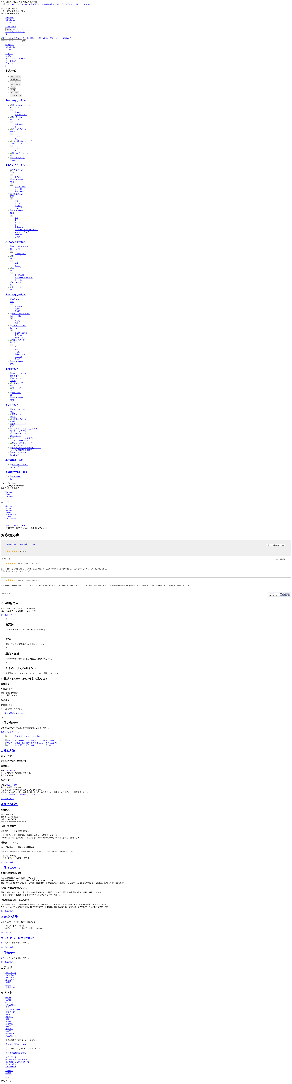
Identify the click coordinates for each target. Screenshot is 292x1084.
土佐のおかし (20, 335)
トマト (17, 201)
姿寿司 (17, 311)
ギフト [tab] (13, 90)
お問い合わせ (10, 1067)
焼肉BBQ (9, 1017)
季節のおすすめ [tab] (16, 95)
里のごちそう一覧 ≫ (15, 294)
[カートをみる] (6, 34)
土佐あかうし (20, 177)
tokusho (8, 516)
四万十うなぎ (20, 254)
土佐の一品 (10, 987)
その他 (17, 237)
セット (17, 136)
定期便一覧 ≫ (12, 369)
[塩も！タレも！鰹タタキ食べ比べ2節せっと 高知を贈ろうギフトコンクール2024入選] (36, 38)
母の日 (8, 998)
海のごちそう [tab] (15, 76)
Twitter (8, 494)
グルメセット (10, 1036)
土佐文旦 (9, 1024)
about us (8, 506)
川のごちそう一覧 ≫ (15, 241)
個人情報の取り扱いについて (17, 1062)
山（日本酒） (20, 275)
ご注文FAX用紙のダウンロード (13, 713)
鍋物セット (10, 1034)
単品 (16, 139)
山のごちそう (10, 975)
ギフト (8, 985)
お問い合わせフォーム (10, 732)
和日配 (17, 352)
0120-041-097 (11, 785)
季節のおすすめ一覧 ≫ (16, 472)
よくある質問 (10, 1064)
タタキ (17, 112)
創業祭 (8, 1031)
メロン (17, 223)
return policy (10, 512)
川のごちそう (10, 977)
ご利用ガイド (10, 27)
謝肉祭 (8, 1014)
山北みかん (19, 227)
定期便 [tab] (13, 87)
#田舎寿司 (9, 18)
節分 (7, 1007)
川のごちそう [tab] (15, 82)
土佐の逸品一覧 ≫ (14, 460)
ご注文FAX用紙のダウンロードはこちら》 (18, 794)
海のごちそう (10, 973)
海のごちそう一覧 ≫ (15, 100)
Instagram (9, 496)
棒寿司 (17, 309)
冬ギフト (9, 1029)
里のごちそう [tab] (15, 84)
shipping (8, 508)
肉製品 (17, 359)
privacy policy (10, 514)
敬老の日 (9, 1002)
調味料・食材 (20, 354)
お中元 (8, 1026)
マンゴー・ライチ (22, 232)
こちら (3, 943)
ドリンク (18, 357)
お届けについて (11, 867)
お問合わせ (8, 952)
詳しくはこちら (7, 799)
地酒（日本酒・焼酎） (24, 278)
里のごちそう (10, 980)
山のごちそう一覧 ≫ (15, 165)
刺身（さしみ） (21, 115)
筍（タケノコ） (21, 203)
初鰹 (7, 1019)
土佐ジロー (19, 191)
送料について (9, 804)
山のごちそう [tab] (15, 79)
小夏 (16, 218)
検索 (9, 29)
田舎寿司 (18, 306)
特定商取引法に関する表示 (16, 1059)
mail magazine (10, 518)
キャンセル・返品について (18, 937)
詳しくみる (5, 615)
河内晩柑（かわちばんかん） (26, 230)
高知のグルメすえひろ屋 (15, 525)
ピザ (16, 350)
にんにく (18, 206)
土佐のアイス (20, 338)
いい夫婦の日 (10, 1005)
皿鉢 (16, 323)
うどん (17, 347)
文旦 (16, 220)
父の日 (8, 1000)
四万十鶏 (18, 189)
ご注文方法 (8, 750)
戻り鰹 (8, 1022)
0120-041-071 (11, 771)
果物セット (19, 234)
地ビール (18, 280)
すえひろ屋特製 (21, 333)
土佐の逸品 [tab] (14, 93)
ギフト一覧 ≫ (12, 405)
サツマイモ (19, 208)
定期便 (8, 982)
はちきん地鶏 (20, 187)
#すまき (8, 22)
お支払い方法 (9, 916)
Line (7, 498)
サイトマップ (10, 1057)
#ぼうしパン (10, 20)
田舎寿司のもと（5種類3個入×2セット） (21, 544)
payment (8, 510)
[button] (9, 54)
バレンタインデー (12, 1010)
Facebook (9, 492)
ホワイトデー (10, 1012)
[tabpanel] (148, 130)
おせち (17, 321)
